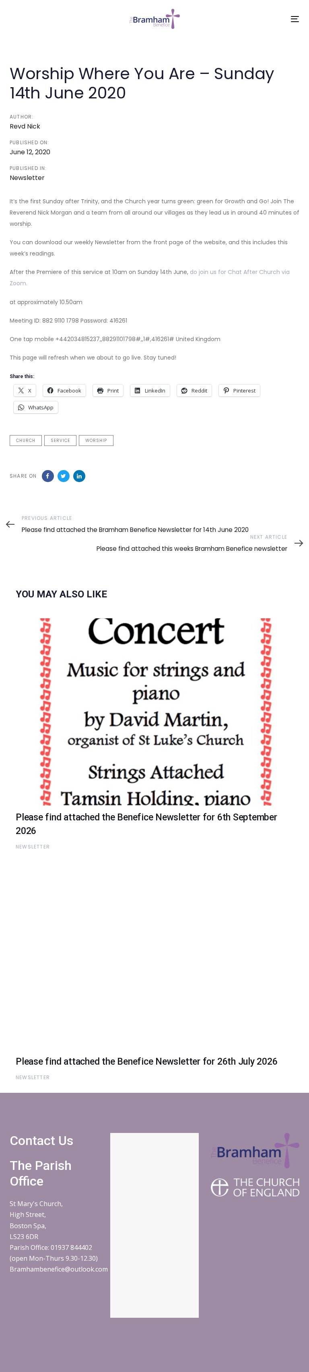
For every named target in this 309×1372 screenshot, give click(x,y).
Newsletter (27, 177)
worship (96, 441)
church (25, 441)
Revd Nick (25, 126)
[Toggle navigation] (295, 19)
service (60, 441)
